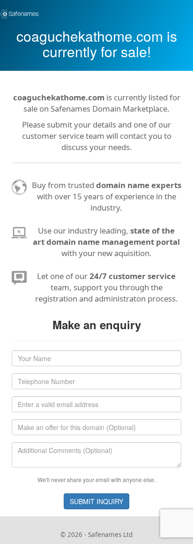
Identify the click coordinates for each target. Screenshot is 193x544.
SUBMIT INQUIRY (96, 501)
